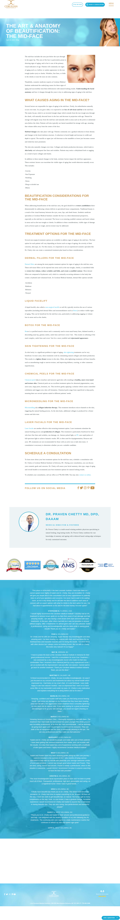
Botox (75, 310)
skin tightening (69, 352)
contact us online (85, 475)
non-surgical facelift (52, 307)
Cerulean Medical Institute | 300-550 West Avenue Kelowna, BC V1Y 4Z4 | (56, 903)
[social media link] (5, 894)
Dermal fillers (29, 264)
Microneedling (30, 407)
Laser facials (29, 428)
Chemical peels (30, 380)
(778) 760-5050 (77, 4)
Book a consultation (96, 4)
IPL (77, 435)
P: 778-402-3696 (85, 903)
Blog (17, 40)
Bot (26, 331)
